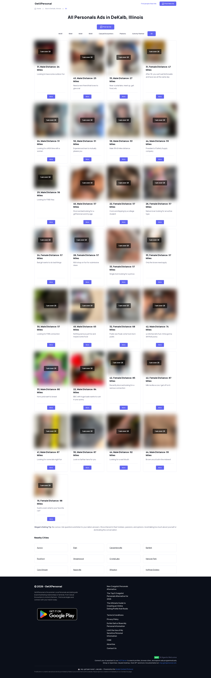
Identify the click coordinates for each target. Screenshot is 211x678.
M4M (80, 34)
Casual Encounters (106, 34)
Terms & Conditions (115, 615)
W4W (90, 34)
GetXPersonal (43, 3)
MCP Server (123, 660)
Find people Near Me (148, 4)
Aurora (40, 547)
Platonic (123, 34)
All (152, 34)
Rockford (41, 558)
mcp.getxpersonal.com (167, 663)
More (51, 97)
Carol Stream (42, 570)
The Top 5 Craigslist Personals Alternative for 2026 (117, 596)
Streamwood (78, 558)
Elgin (75, 547)
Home (39, 8)
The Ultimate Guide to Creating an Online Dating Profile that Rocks (117, 606)
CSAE (109, 640)
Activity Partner (138, 34)
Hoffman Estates (152, 570)
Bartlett (149, 547)
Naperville (77, 570)
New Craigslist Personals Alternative (117, 587)
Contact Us (111, 648)
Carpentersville (116, 547)
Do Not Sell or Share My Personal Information (116, 624)
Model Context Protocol (124, 669)
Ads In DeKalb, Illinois (53, 8)
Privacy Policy (112, 619)
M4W (60, 34)
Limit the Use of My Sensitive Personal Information (115, 633)
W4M (70, 34)
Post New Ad (169, 4)
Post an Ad (107, 27)
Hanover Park (151, 558)
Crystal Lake (115, 558)
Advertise (111, 644)
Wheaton (113, 570)
